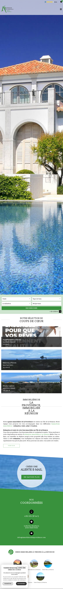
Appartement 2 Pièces (12, 340)
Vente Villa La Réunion (48, 569)
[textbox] (46, 299)
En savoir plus (32, 477)
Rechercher (31, 308)
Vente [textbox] (4, 299)
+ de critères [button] (54, 311)
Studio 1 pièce (9, 387)
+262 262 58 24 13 (31, 516)
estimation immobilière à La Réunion (36, 434)
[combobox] (16, 299)
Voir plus (11, 445)
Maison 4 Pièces (9, 364)
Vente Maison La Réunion (34, 569)
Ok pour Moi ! (21, 583)
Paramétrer (7, 583)
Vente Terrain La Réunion (40, 582)
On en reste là (20, 566)
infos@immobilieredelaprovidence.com (31, 537)
